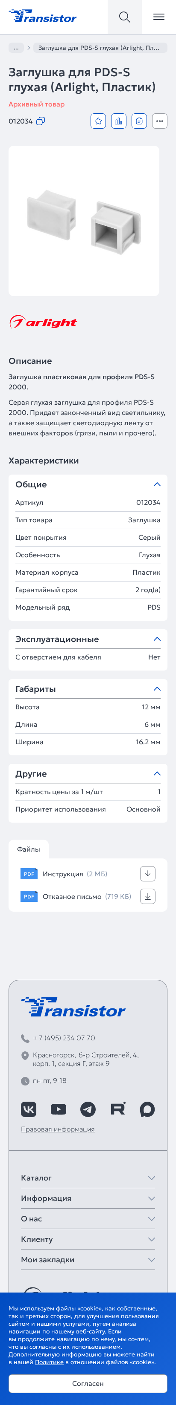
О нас (31, 1219)
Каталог (36, 1178)
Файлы (28, 849)
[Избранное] (98, 121)
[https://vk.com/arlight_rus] (28, 1109)
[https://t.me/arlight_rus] (88, 1109)
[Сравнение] (118, 121)
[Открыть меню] (159, 17)
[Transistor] (43, 15)
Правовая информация (58, 1129)
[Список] (139, 121)
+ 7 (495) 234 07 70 (64, 1038)
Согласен (88, 1383)
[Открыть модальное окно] (159, 121)
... (16, 47)
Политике (49, 1362)
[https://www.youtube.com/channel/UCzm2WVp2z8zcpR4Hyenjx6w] (58, 1109)
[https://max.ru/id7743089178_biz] (147, 1109)
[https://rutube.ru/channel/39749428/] (118, 1109)
